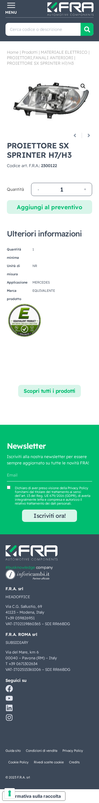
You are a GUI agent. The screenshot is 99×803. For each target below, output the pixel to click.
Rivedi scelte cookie (49, 762)
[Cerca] (87, 29)
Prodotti (30, 52)
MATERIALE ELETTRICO (64, 52)
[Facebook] (9, 688)
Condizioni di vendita (41, 750)
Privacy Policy (78, 488)
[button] (83, 86)
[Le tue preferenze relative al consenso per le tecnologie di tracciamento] (9, 793)
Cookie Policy (18, 762)
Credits (74, 762)
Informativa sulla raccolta (34, 796)
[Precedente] (77, 135)
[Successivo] (87, 135)
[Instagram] (9, 717)
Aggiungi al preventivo (49, 207)
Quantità (15, 189)
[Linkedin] (9, 708)
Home (13, 52)
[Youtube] (9, 698)
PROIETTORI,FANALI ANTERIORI (40, 57)
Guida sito (13, 750)
